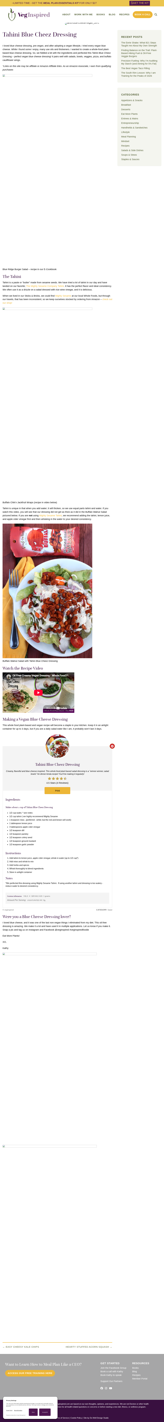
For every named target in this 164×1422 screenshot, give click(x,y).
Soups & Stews (129, 155)
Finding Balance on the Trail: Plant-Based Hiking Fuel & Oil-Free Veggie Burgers (139, 53)
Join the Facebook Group (113, 1368)
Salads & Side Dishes (132, 150)
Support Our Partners (111, 1381)
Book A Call (143, 14)
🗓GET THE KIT (140, 3)
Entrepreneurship (130, 123)
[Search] (154, 15)
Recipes (124, 14)
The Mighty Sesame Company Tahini (45, 286)
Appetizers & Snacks (131, 100)
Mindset (125, 141)
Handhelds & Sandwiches (134, 127)
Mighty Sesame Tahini (50, 515)
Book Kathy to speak (111, 1375)
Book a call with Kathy (111, 1371)
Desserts (125, 109)
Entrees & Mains (129, 118)
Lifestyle (125, 132)
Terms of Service (62, 1418)
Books (100, 14)
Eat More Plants (129, 114)
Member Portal (139, 1378)
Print (57, 790)
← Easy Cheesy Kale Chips (21, 1347)
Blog (112, 14)
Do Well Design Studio (99, 1418)
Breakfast (126, 105)
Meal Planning (128, 136)
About (66, 14)
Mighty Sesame (63, 296)
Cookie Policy (76, 1418)
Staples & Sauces (130, 159)
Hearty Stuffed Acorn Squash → (89, 1347)
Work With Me (83, 14)
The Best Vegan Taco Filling (135, 68)
